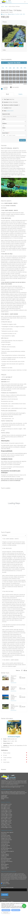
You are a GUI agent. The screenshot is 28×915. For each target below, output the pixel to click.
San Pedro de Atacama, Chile (6, 848)
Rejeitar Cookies (15, 910)
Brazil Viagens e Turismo (5, 807)
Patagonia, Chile (4, 868)
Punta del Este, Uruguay (5, 835)
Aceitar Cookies (6, 910)
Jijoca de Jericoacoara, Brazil (6, 858)
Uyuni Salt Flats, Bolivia (5, 842)
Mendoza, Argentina (5, 864)
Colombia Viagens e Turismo (6, 810)
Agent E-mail (4, 14)
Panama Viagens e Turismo (6, 821)
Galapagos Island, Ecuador (6, 838)
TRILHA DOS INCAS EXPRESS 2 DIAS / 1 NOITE (13, 678)
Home (2, 6)
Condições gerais (4, 795)
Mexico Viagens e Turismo (6, 818)
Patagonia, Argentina (5, 867)
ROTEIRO (4, 535)
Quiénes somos (4, 796)
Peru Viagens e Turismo (5, 824)
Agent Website (12, 14)
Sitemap (2, 798)
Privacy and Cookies (5, 797)
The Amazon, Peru (4, 846)
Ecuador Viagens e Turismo (6, 812)
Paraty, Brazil (3, 852)
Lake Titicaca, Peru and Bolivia (6, 861)
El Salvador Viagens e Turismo (6, 814)
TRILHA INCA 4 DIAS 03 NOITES (14, 688)
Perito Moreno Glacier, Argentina (7, 832)
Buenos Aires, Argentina (5, 859)
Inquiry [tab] (20, 94)
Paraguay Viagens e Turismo (6, 823)
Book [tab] (7, 94)
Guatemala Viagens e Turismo (6, 815)
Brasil (6, 6)
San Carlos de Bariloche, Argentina (7, 851)
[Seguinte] (25, 62)
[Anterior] (3, 62)
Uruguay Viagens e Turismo (6, 825)
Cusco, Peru (3, 862)
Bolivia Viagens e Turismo (6, 805)
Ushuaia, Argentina (4, 844)
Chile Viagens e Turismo (5, 808)
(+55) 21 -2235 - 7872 (20, 14)
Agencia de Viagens (5, 882)
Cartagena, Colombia (5, 855)
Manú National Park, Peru (6, 836)
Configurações (6, 912)
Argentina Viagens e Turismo (6, 804)
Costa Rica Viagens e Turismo (6, 811)
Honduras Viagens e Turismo (6, 817)
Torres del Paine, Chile (5, 841)
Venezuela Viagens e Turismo (6, 827)
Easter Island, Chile (4, 849)
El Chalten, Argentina (5, 854)
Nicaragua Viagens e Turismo (6, 820)
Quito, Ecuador (4, 857)
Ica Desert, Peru (4, 833)
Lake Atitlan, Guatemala (5, 845)
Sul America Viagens (14, 736)
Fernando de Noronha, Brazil (6, 839)
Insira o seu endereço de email (7, 887)
